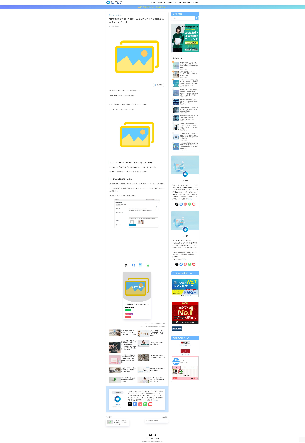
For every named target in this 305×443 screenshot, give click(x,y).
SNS (146, 326)
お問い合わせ (195, 2)
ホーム (153, 2)
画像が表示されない (155, 326)
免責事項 (156, 438)
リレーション (130, 2)
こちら (155, 400)
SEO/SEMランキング (185, 345)
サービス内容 (186, 2)
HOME (153, 435)
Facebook (135, 406)
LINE (145, 406)
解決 (164, 326)
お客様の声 (169, 2)
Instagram (140, 406)
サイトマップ (149, 438)
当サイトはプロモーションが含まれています (153, 7)
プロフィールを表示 (185, 375)
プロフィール (177, 2)
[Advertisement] (137, 246)
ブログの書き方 (160, 2)
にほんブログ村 (185, 354)
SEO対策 (156, 323)
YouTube (150, 406)
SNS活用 (162, 323)
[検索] (196, 18)
